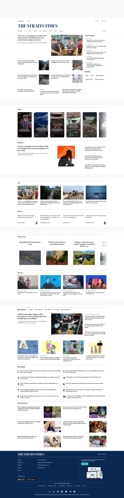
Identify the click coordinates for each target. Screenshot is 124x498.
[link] (37, 25)
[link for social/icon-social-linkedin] (74, 492)
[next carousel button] (103, 126)
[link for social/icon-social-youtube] (66, 492)
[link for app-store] (22, 479)
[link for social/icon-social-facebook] (62, 492)
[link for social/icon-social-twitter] (50, 492)
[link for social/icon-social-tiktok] (54, 492)
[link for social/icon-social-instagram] (58, 492)
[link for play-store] (31, 479)
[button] (21, 21)
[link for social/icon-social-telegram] (70, 492)
